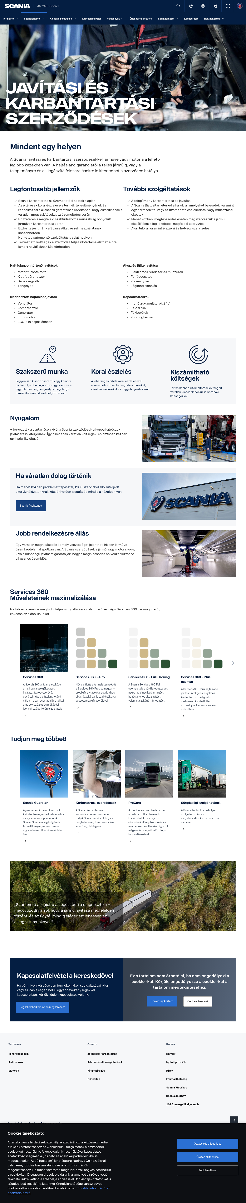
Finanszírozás (96, 1070)
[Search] (178, 6)
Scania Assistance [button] (31, 505)
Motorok (13, 1070)
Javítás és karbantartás (102, 1054)
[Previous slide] (13, 663)
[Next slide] (233, 663)
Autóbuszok (15, 1062)
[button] (228, 6)
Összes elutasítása (207, 1157)
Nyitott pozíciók (176, 1062)
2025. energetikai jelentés (182, 1104)
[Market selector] (203, 6)
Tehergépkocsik (18, 1054)
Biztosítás (93, 1079)
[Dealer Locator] (191, 6)
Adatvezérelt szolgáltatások (105, 1062)
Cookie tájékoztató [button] (162, 1001)
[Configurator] (215, 6)
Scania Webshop (176, 1087)
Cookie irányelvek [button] (197, 1001)
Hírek (169, 1070)
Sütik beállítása (208, 1170)
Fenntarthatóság (176, 1079)
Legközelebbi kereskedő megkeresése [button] (42, 1007)
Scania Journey (176, 1096)
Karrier (170, 1054)
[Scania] (17, 6)
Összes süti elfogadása (207, 1143)
